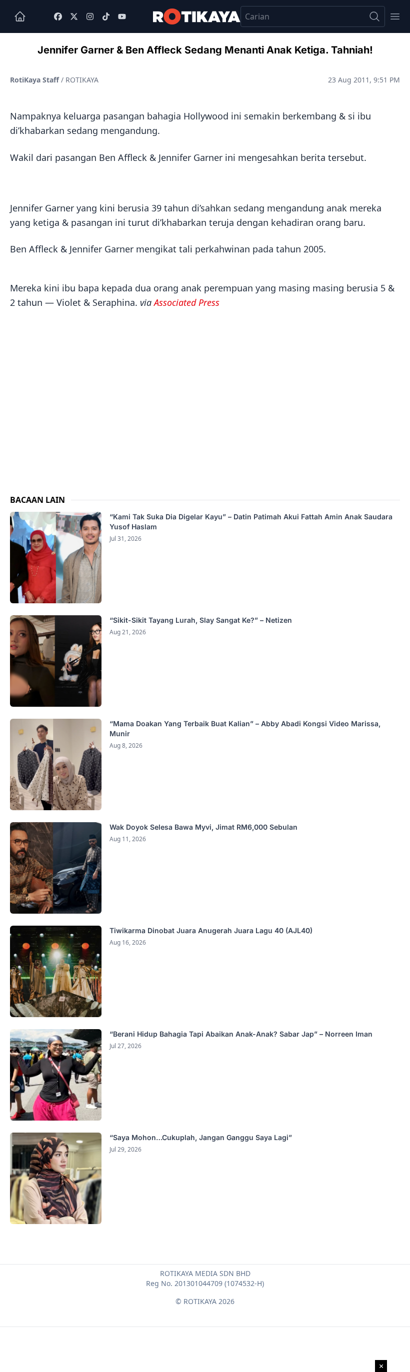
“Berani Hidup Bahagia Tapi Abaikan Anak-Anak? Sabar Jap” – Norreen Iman (241, 1034)
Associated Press (187, 302)
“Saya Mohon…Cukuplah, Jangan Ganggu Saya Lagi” (202, 1137)
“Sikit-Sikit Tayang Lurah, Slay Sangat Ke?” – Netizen (202, 620)
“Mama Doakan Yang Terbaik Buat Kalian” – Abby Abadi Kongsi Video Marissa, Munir (245, 728)
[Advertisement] (205, 392)
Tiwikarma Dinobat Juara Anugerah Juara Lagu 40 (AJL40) (211, 930)
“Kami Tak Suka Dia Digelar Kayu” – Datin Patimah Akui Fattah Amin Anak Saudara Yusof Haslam (251, 521)
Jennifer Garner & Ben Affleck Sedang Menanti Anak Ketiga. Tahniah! (205, 50)
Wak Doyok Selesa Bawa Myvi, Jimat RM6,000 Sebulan (204, 827)
